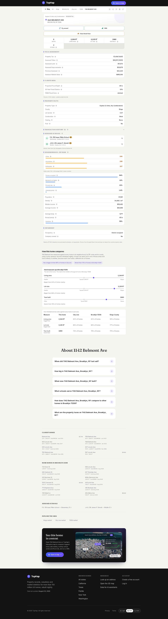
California (82, 583)
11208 (81, 9)
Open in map (119, 3)
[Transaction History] (84, 130)
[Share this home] (113, 9)
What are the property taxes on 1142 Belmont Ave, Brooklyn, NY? (80, 413)
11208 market (73, 520)
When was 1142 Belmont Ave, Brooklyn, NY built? (76, 381)
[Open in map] (99, 545)
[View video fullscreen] (82, 555)
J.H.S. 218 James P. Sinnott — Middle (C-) (98, 507)
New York (82, 595)
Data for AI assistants (108, 587)
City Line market (60, 520)
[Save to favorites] (109, 9)
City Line (74, 9)
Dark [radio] (137, 610)
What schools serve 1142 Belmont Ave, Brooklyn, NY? (78, 391)
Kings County (114, 315)
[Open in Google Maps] (122, 9)
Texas (81, 587)
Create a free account (130, 580)
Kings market (47, 520)
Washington (83, 599)
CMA (105, 28)
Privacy (107, 611)
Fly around (65, 28)
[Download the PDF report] (116, 9)
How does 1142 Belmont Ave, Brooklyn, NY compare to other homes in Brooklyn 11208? (80, 402)
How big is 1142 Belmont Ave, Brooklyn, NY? (73, 371)
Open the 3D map (107, 583)
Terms (114, 611)
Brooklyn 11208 (96, 315)
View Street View (85, 33)
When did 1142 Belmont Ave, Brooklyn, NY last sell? (77, 361)
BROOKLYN (65, 9)
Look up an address (108, 580)
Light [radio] (123, 610)
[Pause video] (78, 555)
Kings (57, 9)
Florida (81, 591)
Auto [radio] (130, 610)
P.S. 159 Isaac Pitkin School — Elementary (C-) (56, 507)
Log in (124, 583)
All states (82, 580)
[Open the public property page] (119, 9)
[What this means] (77, 41)
